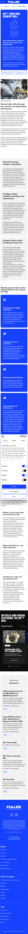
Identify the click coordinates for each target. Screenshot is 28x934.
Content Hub (4, 865)
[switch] (24, 470)
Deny (14, 496)
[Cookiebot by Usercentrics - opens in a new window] (20, 436)
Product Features (7, 72)
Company (3, 883)
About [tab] (23, 440)
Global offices (4, 889)
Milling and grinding (8, 6)
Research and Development (9, 859)
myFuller (3, 898)
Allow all (14, 486)
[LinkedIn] (11, 815)
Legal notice (4, 910)
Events (3, 892)
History (3, 886)
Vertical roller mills (14, 6)
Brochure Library (6, 868)
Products (2, 6)
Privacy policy (5, 919)
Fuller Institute (5, 862)
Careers (3, 895)
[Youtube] (16, 815)
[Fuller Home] (14, 2)
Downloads (19, 72)
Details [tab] (14, 440)
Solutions (3, 856)
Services (3, 853)
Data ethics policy (6, 913)
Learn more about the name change (14, 832)
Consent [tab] (5, 440)
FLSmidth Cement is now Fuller (10, 880)
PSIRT (2, 922)
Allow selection (14, 491)
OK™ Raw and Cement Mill (22, 6)
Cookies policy (5, 916)
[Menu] (2, 2)
